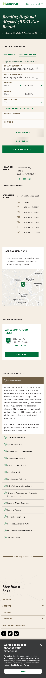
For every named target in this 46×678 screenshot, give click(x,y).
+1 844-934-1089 (24, 179)
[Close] (40, 644)
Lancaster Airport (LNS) (16, 331)
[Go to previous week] (18, 196)
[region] (23, 658)
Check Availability (23, 149)
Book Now (21, 354)
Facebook (3, 633)
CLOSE (23, 671)
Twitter (10, 633)
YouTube (16, 633)
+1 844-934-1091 (20, 345)
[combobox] (12, 85)
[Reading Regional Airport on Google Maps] (23, 287)
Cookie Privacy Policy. (20, 665)
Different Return (27, 54)
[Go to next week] (42, 196)
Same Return (8, 54)
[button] (33, 4)
